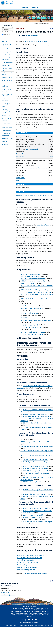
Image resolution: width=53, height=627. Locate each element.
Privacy (21, 625)
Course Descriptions (6, 55)
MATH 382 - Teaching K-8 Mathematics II (35, 468)
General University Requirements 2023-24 (30, 555)
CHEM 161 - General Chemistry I (31, 274)
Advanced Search (6, 37)
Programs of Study (6, 48)
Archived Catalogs (6, 65)
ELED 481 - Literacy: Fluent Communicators (36, 494)
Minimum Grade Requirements (27, 567)
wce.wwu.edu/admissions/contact (37, 168)
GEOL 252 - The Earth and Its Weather (33, 279)
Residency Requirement (25, 565)
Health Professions (6, 130)
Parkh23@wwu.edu (32, 149)
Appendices (4, 141)
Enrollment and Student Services (7, 73)
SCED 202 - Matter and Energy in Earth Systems (36, 290)
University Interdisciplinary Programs (6, 111)
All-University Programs (7, 138)
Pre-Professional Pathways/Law (6, 134)
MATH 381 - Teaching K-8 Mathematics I (35, 466)
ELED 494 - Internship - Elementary (34, 517)
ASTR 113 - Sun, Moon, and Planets (32, 334)
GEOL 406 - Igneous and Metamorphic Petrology (36, 320)
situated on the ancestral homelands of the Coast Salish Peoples (29, 609)
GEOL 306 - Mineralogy (28, 318)
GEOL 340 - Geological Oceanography (33, 281)
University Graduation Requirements (7, 69)
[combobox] (7, 27)
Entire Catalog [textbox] (5, 27)
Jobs (7, 625)
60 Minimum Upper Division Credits (28, 562)
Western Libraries (6, 115)
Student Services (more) (7, 77)
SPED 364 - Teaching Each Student (34, 482)
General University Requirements (6, 58)
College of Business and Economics (7, 81)
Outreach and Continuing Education (7, 126)
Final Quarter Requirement (26, 570)
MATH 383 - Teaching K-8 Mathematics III (35, 471)
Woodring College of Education (6, 119)
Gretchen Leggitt (32, 606)
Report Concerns (13, 625)
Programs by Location (7, 52)
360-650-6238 (5, 592)
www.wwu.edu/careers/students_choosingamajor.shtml (34, 195)
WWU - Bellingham (32, 35)
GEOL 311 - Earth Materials (29, 313)
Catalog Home (5, 41)
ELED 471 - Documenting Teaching (33, 515)
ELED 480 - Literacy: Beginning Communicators (38, 490)
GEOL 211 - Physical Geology (30, 306)
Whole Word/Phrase (6, 34)
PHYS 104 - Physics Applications (31, 327)
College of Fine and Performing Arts (6, 90)
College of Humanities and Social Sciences (7, 95)
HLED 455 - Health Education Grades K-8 (35, 459)
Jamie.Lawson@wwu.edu (8, 595)
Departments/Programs (7, 62)
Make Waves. (10, 583)
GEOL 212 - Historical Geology (30, 276)
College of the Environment (5, 85)
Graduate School (6, 123)
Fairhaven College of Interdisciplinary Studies (6, 105)
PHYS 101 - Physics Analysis (29, 325)
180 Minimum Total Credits (26, 560)
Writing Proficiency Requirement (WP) (29, 557)
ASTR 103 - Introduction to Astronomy (33, 332)
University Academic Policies (6, 45)
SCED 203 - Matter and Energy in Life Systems (36, 292)
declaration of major (43, 225)
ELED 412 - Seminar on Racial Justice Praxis (36, 508)
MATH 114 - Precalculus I (29, 283)
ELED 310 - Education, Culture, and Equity (36, 414)
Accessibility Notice (28, 625)
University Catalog (29, 7)
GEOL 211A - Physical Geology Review (32, 308)
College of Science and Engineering (7, 99)
